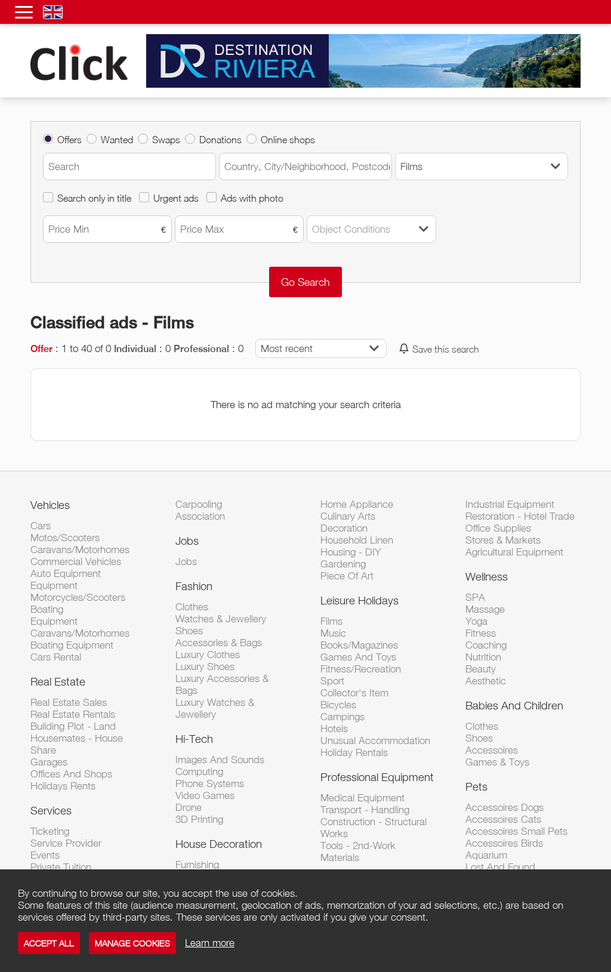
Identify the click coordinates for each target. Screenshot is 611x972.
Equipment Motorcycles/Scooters (77, 591)
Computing (199, 771)
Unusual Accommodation (375, 740)
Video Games (204, 795)
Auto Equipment (65, 573)
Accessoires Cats (503, 819)
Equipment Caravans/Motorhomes (79, 627)
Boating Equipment (71, 645)
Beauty (480, 669)
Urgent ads (176, 197)
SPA (475, 597)
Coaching (486, 645)
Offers (69, 139)
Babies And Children (514, 705)
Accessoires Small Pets (516, 831)
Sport (332, 681)
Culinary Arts (347, 516)
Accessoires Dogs (504, 807)
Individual (135, 348)
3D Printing (199, 819)
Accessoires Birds (504, 843)
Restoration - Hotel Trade (520, 516)
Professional (201, 348)
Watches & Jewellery (220, 619)
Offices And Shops (71, 774)
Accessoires (491, 750)
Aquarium (486, 855)
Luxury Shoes (204, 666)
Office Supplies (498, 528)
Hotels (334, 729)
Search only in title (94, 197)
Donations (220, 139)
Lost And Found (500, 867)
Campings (342, 717)
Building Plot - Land (73, 726)
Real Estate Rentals (72, 714)
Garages (48, 762)
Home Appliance (356, 504)
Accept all (49, 943)
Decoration (344, 528)
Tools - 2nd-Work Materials (358, 851)
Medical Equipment (362, 798)
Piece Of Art (347, 576)
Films (331, 621)
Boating (46, 609)
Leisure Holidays (359, 600)
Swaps (166, 139)
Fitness (480, 633)
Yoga (476, 621)
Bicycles (338, 705)
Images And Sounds (219, 760)
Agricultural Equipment (514, 552)
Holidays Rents (62, 786)
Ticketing (49, 831)
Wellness (486, 576)
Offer (41, 348)
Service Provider (65, 843)
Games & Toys (497, 762)
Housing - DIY (350, 552)
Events (45, 855)
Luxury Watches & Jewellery (214, 708)
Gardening (343, 564)
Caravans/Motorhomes (79, 550)
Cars (40, 526)
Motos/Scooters (65, 538)
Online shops (288, 139)
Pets (476, 786)
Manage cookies (132, 943)
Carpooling (198, 504)
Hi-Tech (194, 738)
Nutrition (483, 657)
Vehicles (50, 504)
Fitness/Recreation (360, 669)
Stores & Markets (503, 540)
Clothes (191, 607)
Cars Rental (55, 657)
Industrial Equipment (509, 504)
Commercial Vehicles (75, 561)
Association (200, 516)
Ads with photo (252, 197)
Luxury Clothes (207, 655)
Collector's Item (354, 693)
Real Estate (57, 681)
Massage (485, 609)
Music (333, 633)
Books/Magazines (359, 645)
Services (51, 810)
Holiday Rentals (354, 752)
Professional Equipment (377, 776)
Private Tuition (60, 867)
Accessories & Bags (218, 643)
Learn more (209, 943)
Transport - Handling (364, 810)
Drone (188, 807)
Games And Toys (358, 657)
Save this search (445, 348)
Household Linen (356, 540)
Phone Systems (209, 783)
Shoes (189, 631)
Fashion (193, 586)
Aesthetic (485, 681)
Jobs (187, 540)
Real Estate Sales (68, 702)
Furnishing (197, 865)
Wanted (117, 139)
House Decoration (218, 843)
